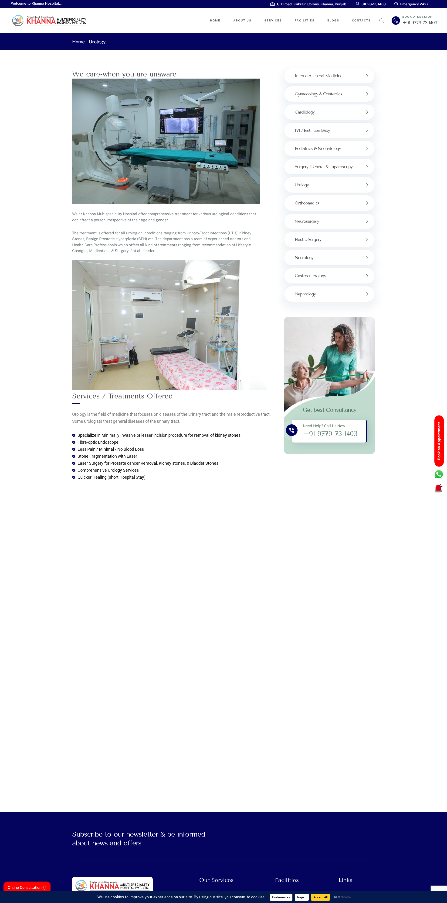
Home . (79, 42)
